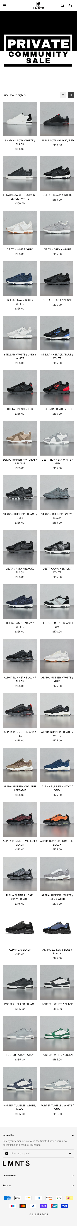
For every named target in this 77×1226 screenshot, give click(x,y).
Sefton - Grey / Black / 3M (57, 624)
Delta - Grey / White (57, 249)
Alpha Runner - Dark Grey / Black (20, 897)
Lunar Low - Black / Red (57, 140)
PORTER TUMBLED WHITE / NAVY (19, 1107)
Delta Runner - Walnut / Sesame (20, 461)
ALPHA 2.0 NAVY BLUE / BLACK (57, 951)
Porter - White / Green (57, 1054)
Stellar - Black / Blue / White (57, 356)
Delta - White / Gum (20, 249)
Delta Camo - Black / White (57, 570)
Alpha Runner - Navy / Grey (57, 788)
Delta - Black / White (57, 194)
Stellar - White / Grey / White (20, 356)
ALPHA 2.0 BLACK (20, 949)
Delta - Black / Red (20, 408)
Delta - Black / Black (57, 300)
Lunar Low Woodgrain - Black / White (20, 196)
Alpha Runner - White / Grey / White (57, 897)
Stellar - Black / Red (57, 408)
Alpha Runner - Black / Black (20, 679)
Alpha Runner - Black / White (57, 733)
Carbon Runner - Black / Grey (20, 516)
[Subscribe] (70, 1153)
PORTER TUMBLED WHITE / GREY (57, 1107)
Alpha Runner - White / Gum (57, 679)
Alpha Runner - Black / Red (20, 733)
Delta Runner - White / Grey (57, 461)
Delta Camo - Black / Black (20, 570)
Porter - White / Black (57, 1004)
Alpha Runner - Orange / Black (57, 842)
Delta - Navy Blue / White (20, 301)
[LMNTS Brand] (38, 5)
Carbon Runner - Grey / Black (57, 516)
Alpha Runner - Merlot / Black (20, 842)
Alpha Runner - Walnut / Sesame (19, 788)
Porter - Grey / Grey (20, 1054)
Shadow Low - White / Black (20, 142)
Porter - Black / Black (19, 1004)
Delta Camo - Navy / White (20, 624)
